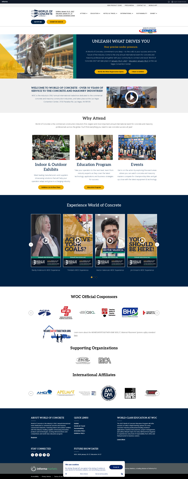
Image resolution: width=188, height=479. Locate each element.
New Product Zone (114, 11)
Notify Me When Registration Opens (111, 78)
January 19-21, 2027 (119, 67)
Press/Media (129, 11)
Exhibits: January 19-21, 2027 (65, 17)
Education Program (94, 193)
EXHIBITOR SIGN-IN (56, 28)
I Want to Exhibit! (138, 78)
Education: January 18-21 (139, 67)
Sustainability (141, 19)
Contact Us (141, 11)
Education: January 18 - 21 (64, 19)
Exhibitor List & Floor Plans (51, 193)
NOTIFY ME (38, 28)
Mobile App (153, 11)
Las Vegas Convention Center (65, 22)
